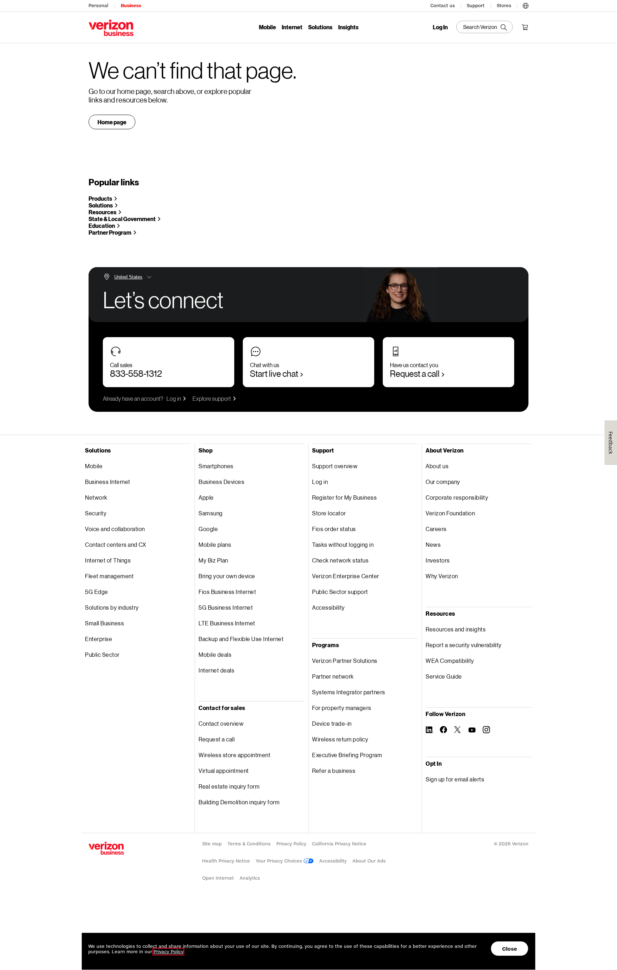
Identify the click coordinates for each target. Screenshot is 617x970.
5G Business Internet (226, 607)
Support (476, 5)
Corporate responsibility (457, 497)
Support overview (334, 465)
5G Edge (96, 591)
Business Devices (221, 481)
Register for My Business (344, 497)
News (433, 544)
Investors (438, 560)
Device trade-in (332, 723)
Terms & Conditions (249, 843)
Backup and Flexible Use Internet (241, 638)
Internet (292, 27)
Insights (348, 27)
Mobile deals (215, 654)
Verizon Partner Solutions (344, 660)
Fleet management (109, 575)
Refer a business (333, 770)
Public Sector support (340, 591)
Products (100, 198)
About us (437, 465)
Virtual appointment (224, 770)
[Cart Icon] (525, 27)
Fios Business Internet (227, 591)
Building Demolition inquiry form (239, 802)
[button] (525, 4)
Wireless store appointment (234, 754)
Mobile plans (215, 544)
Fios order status (334, 528)
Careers (436, 528)
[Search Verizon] (484, 27)
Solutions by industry (112, 607)
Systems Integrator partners (348, 692)
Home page (111, 122)
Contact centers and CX (115, 544)
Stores (504, 5)
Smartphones (216, 465)
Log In (440, 27)
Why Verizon (442, 575)
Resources (102, 212)
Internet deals (216, 670)
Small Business (104, 623)
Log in (173, 398)
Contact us (442, 5)
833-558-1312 (136, 373)
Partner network (333, 676)
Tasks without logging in (342, 544)
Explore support (211, 398)
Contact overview (221, 723)
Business (131, 5)
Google (208, 528)
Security (95, 513)
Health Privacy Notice (226, 861)
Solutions (320, 27)
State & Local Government (122, 218)
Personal (98, 5)
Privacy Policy (291, 843)
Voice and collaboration (115, 528)
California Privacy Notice (339, 843)
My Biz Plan (213, 560)
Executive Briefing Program (347, 754)
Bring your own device (227, 575)
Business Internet (107, 481)
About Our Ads (369, 861)
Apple (206, 497)
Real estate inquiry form (229, 786)
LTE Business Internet (227, 623)
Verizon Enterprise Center (345, 575)
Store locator (329, 513)
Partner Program (110, 232)
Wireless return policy (340, 739)
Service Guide (444, 676)
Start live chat (274, 373)
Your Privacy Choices (280, 861)
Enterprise (98, 638)
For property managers (341, 707)
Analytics (250, 878)
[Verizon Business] (111, 28)
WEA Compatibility (450, 660)
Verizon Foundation (450, 513)
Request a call (415, 373)
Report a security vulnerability (464, 644)
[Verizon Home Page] (106, 848)
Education (102, 225)
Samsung (211, 513)
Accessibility (328, 607)
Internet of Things (108, 560)
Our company (443, 481)
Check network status (340, 560)
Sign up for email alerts (455, 779)
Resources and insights (456, 629)
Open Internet (218, 878)
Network (96, 497)
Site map (212, 843)
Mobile (267, 27)
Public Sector (102, 654)
